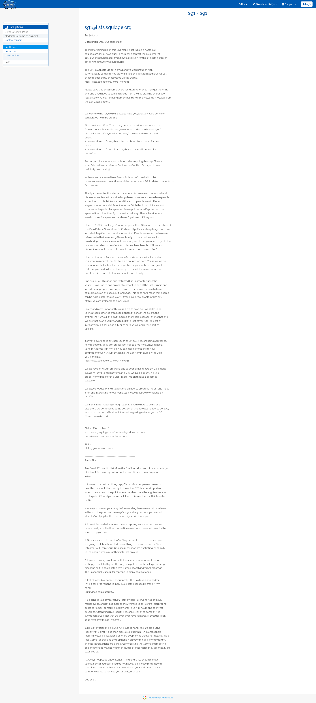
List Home (10, 47)
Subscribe (10, 51)
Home (243, 4)
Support (288, 4)
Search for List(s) (264, 4)
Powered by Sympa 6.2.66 (160, 698)
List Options (15, 27)
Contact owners (13, 40)
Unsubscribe (12, 55)
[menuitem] (243, 4)
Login (307, 4)
